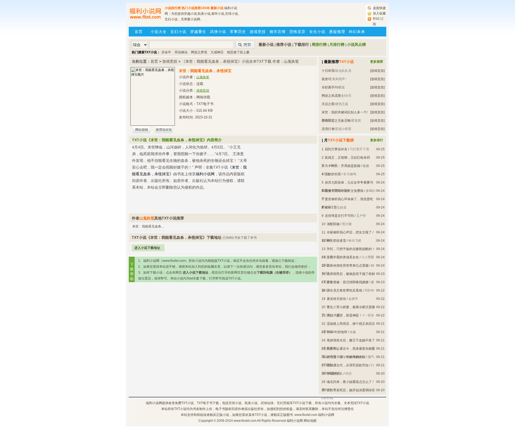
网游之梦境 (199, 52)
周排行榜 (319, 44)
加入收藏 (379, 13)
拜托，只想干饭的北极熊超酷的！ (351, 249)
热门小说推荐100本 (196, 8)
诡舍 (325, 79)
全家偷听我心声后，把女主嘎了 (349, 232)
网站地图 (310, 421)
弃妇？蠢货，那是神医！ (344, 315)
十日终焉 (328, 71)
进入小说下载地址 (147, 248)
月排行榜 (336, 44)
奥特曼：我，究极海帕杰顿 (346, 357)
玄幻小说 (178, 31)
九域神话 (217, 52)
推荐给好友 (164, 130)
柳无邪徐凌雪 (336, 241)
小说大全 (158, 31)
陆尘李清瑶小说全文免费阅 (344, 191)
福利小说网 (154, 403)
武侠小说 (218, 31)
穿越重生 (198, 31)
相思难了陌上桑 (238, 52)
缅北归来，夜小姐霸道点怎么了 (349, 382)
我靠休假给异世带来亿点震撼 (348, 265)
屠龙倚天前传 (336, 299)
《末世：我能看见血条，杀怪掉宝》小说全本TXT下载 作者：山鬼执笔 (240, 61)
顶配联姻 (333, 224)
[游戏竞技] (377, 71)
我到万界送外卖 (336, 149)
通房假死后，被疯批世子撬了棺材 (351, 274)
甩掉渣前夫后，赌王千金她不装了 (351, 340)
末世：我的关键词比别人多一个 (344, 112)
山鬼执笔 (202, 77)
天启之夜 (328, 104)
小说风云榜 (356, 44)
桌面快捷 (379, 8)
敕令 (328, 207)
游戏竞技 (258, 31)
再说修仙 (181, 52)
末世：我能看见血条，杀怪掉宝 (154, 226)
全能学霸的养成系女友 (343, 257)
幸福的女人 (335, 373)
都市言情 (278, 31)
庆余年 (166, 52)
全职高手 (328, 87)
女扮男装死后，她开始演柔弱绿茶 (351, 390)
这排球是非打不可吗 (339, 216)
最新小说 (217, 8)
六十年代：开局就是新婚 (342, 166)
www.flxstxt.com (245, 421)
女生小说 (317, 31)
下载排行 (301, 44)
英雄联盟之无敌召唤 (336, 120)
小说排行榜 (173, 8)
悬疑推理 (337, 31)
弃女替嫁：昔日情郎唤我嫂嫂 (348, 282)
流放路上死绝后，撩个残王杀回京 (351, 324)
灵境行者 (328, 129)
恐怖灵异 (297, 31)
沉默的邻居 (333, 174)
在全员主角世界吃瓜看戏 (344, 290)
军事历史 (238, 31)
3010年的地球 (337, 332)
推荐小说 (283, 44)
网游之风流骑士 (333, 96)
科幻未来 (357, 31)
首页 (139, 31)
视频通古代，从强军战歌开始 (348, 365)
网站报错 (141, 130)
